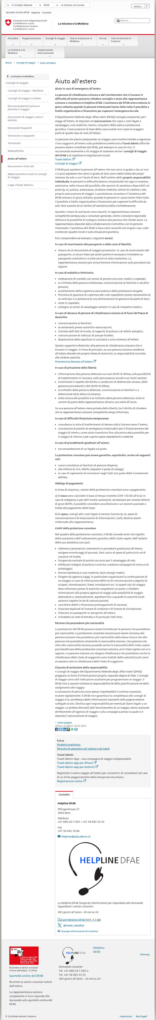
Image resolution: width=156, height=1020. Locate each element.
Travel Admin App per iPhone (75, 762)
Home (8, 63)
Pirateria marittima (68, 744)
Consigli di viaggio (55, 38)
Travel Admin (63, 159)
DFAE (46, 5)
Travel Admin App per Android (75, 767)
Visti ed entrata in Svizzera (121, 40)
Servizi (103, 38)
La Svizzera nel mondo (72, 5)
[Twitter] (61, 729)
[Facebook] (57, 729)
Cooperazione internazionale (45, 51)
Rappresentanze (31, 38)
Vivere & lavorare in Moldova (81, 40)
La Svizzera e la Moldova (16, 51)
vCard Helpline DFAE (80, 919)
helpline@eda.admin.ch (76, 836)
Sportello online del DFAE (26, 975)
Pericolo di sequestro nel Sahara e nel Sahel (83, 748)
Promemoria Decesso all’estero (73, 361)
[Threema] (68, 729)
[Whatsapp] (72, 729)
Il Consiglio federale (22, 5)
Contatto (62, 794)
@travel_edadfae (73, 925)
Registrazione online (69, 781)
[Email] (76, 729)
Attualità (13, 38)
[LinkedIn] (65, 729)
